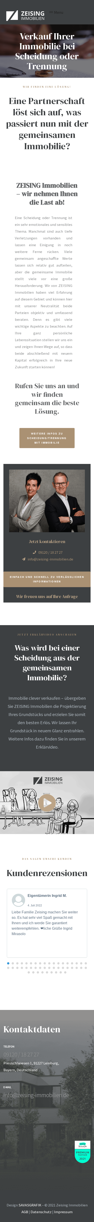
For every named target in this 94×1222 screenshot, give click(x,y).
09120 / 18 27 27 (21, 1054)
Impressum (63, 1211)
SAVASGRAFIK (29, 1205)
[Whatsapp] (27, 1103)
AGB (24, 1211)
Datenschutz (41, 1211)
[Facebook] (4, 1103)
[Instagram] (12, 1103)
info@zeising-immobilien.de (36, 1095)
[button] (47, 438)
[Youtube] (19, 1103)
